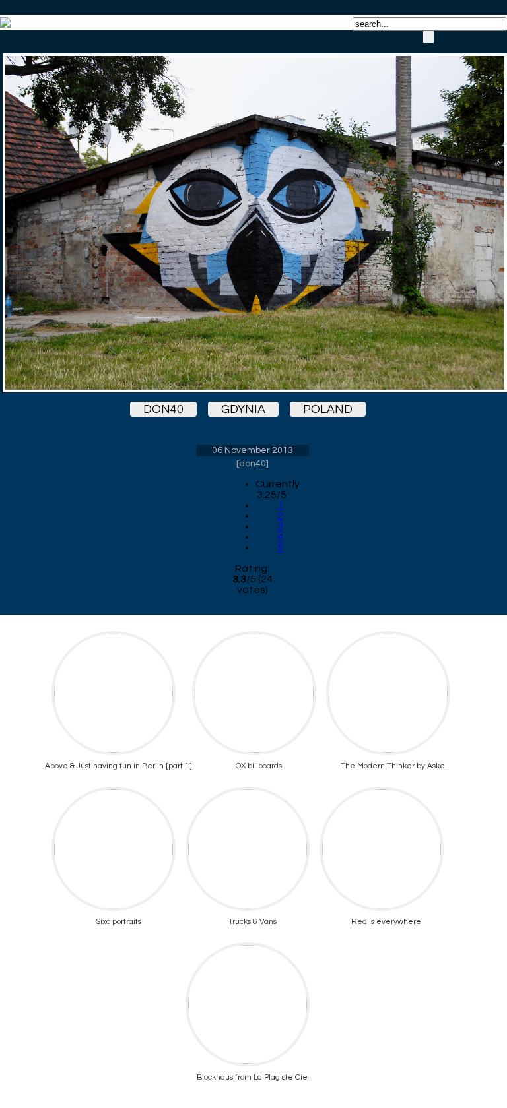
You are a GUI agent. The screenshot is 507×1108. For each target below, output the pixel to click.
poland (328, 409)
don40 (163, 409)
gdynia (243, 409)
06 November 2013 (252, 450)
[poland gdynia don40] (252, 211)
